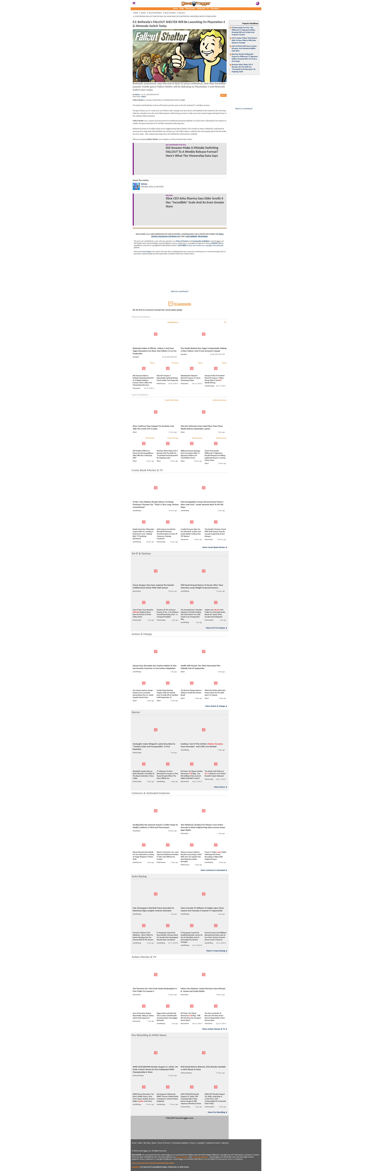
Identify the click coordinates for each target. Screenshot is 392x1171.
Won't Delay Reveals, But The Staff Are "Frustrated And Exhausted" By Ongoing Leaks (244, 68)
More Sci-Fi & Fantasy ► (217, 628)
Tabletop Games (197, 438)
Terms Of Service (164, 1143)
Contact (217, 1143)
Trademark (210, 1143)
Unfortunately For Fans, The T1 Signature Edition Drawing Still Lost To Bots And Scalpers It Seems (243, 31)
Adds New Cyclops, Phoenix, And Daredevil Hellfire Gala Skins (244, 48)
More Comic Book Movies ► (215, 547)
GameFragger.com (148, 252)
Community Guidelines (201, 241)
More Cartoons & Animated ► (214, 870)
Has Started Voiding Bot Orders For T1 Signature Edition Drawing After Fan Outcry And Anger (245, 57)
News (175, 9)
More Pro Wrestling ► (218, 1112)
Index (140, 1143)
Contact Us (136, 1167)
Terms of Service (182, 241)
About (154, 1143)
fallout (182, 13)
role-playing (170, 13)
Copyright (200, 1143)
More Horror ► (221, 787)
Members (215, 9)
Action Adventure (219, 400)
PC (208, 9)
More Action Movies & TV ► (215, 1029)
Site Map (147, 1143)
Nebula (137, 94)
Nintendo (201, 9)
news (143, 13)
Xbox (182, 9)
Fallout (143, 97)
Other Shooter (149, 438)
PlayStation (190, 9)
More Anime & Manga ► (216, 706)
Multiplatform (173, 322)
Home (135, 13)
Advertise (225, 1143)
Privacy (192, 1143)
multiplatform (155, 13)
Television (175, 363)
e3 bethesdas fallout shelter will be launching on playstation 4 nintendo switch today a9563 (175, 16)
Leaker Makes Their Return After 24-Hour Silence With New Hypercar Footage (244, 40)
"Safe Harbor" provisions (196, 237)
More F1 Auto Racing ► (217, 951)
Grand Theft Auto (171, 400)
